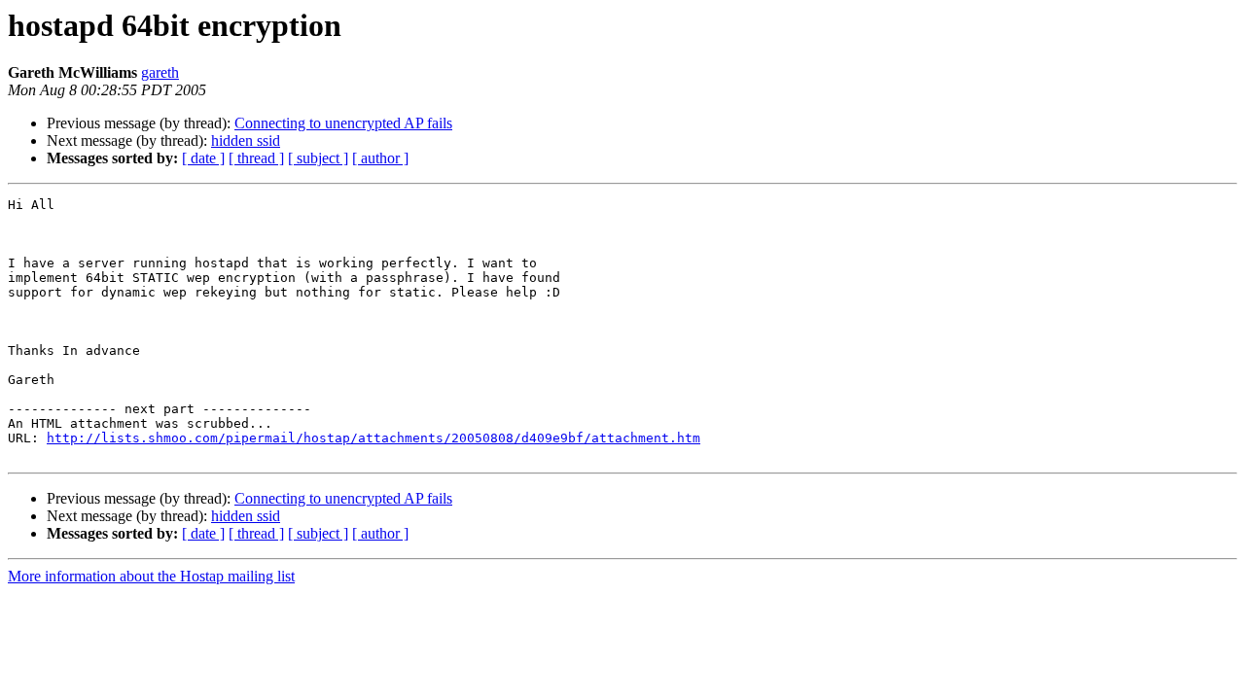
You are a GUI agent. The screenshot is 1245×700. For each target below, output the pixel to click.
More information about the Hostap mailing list (151, 576)
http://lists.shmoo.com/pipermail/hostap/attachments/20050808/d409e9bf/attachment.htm (373, 438)
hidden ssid (245, 140)
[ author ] (380, 158)
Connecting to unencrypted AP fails (343, 123)
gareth (160, 72)
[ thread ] (256, 158)
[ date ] (203, 158)
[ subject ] (318, 158)
